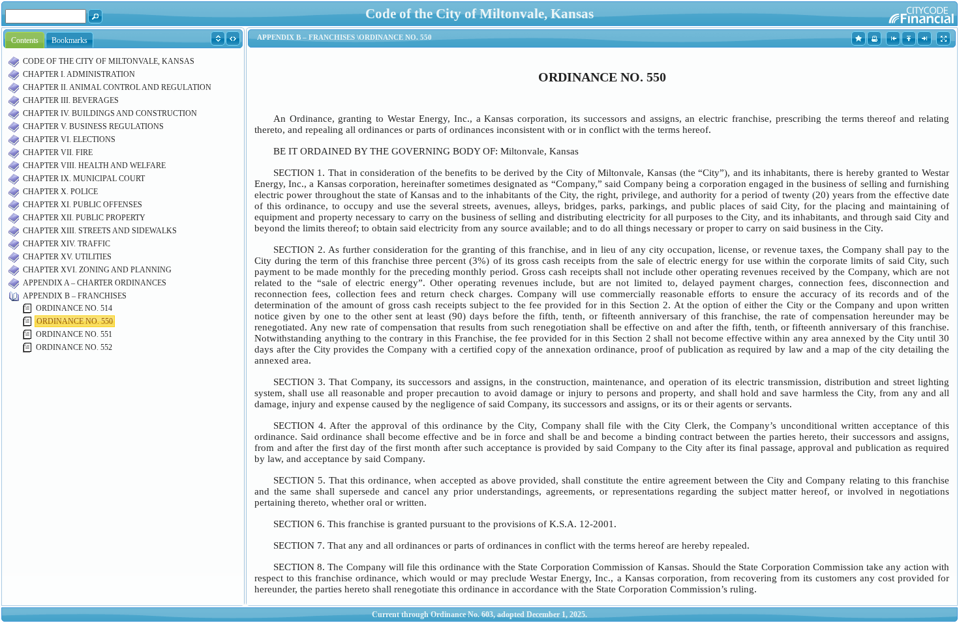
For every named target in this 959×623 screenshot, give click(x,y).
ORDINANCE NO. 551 (74, 334)
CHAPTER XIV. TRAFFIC (66, 243)
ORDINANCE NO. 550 (75, 321)
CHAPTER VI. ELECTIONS (69, 139)
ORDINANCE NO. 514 (74, 308)
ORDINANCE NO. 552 (74, 347)
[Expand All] (218, 37)
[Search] (95, 15)
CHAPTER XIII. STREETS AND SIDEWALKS (100, 230)
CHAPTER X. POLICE (60, 191)
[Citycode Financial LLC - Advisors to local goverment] (896, 13)
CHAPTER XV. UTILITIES (67, 256)
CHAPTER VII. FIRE (58, 152)
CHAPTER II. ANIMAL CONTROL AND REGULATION (117, 87)
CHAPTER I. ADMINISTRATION (79, 74)
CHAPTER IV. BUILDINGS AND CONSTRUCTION (110, 113)
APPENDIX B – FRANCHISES (75, 295)
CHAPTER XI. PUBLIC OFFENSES (82, 204)
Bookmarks (69, 40)
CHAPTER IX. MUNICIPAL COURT (84, 178)
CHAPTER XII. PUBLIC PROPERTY (84, 217)
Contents (24, 40)
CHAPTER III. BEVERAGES (71, 100)
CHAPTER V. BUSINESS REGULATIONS (93, 126)
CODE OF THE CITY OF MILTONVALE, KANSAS (108, 61)
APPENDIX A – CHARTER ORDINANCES (94, 282)
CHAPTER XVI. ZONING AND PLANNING (97, 269)
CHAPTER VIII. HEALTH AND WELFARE (94, 165)
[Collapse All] (233, 37)
